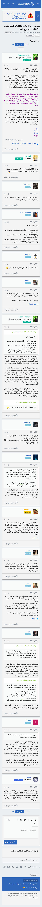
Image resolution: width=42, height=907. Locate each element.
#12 (5, 593)
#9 (4, 465)
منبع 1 (36, 128)
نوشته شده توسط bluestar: (27, 646)
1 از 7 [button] (27, 44)
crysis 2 (8, 32)
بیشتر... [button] (21, 484)
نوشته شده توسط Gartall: (28, 680)
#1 (4, 65)
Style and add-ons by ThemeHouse (23, 897)
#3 (4, 194)
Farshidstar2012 (32, 32)
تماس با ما (33, 884)
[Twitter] (30, 901)
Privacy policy (14, 884)
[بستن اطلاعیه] (5, 14)
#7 (4, 327)
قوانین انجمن (24, 884)
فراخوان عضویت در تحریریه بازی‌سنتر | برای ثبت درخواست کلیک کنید (16, 16)
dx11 (37, 35)
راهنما (35, 887)
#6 (4, 290)
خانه (30, 887)
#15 (5, 787)
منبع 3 (36, 133)
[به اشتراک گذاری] (7, 65)
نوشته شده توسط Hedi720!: (27, 402)
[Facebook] (37, 901)
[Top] (27, 887)
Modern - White (29, 880)
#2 (4, 165)
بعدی (21, 44)
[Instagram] (33, 901)
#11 (5, 560)
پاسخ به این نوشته (10, 149)
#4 (4, 222)
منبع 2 (36, 131)
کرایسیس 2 (29, 35)
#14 (5, 730)
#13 (5, 641)
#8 (4, 432)
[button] (37, 4)
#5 (4, 264)
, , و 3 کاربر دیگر (24, 143)
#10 (5, 519)
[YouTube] (26, 901)
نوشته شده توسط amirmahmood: (25, 332)
